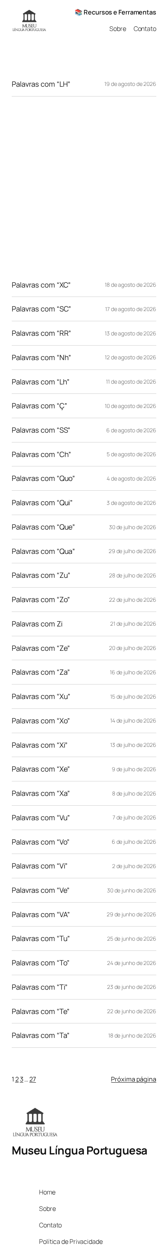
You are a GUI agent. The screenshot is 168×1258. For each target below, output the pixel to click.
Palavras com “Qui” (42, 503)
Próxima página (133, 1079)
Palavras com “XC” (41, 285)
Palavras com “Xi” (40, 745)
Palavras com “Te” (41, 1011)
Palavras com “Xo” (41, 721)
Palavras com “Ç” (39, 406)
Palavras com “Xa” (41, 793)
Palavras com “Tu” (41, 938)
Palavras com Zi (37, 624)
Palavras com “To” (41, 963)
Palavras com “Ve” (41, 890)
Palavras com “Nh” (41, 357)
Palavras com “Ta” (41, 1035)
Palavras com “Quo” (43, 478)
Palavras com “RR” (41, 333)
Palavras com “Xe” (41, 769)
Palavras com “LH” (41, 84)
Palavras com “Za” (41, 672)
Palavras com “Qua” (43, 551)
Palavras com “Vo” (41, 842)
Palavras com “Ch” (41, 454)
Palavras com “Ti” (40, 987)
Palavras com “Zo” (41, 599)
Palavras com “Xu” (41, 696)
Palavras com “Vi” (40, 866)
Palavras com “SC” (41, 309)
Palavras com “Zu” (41, 575)
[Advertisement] (84, 184)
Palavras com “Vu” (41, 818)
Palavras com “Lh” (41, 382)
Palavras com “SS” (41, 430)
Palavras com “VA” (41, 914)
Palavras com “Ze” (41, 648)
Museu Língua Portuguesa (79, 1150)
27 (32, 1079)
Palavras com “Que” (43, 527)
